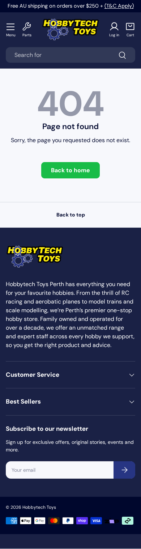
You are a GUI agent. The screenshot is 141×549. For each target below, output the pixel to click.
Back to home (70, 170)
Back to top (70, 214)
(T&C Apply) (119, 6)
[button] (130, 29)
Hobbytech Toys (39, 507)
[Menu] (11, 26)
